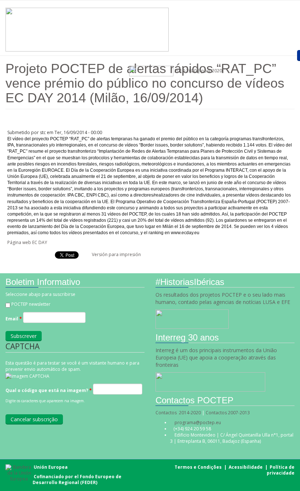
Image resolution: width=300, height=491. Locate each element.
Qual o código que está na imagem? (48, 390)
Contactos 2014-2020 (178, 413)
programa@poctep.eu (198, 422)
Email (13, 319)
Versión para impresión (116, 254)
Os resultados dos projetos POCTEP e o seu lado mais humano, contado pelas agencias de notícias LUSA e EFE (223, 298)
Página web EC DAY (27, 242)
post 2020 (211, 71)
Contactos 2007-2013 (228, 413)
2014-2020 (184, 71)
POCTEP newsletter (30, 304)
